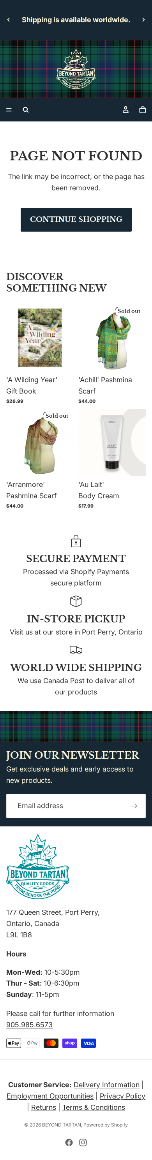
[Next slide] (143, 19)
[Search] (25, 109)
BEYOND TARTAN (61, 1125)
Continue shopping (76, 219)
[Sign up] (134, 806)
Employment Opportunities (50, 1096)
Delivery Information (107, 1085)
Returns (43, 1107)
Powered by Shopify (105, 1125)
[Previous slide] (8, 19)
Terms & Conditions (93, 1107)
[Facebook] (69, 1142)
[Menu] (9, 110)
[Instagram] (83, 1142)
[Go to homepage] (76, 69)
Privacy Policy (122, 1096)
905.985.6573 (29, 1025)
